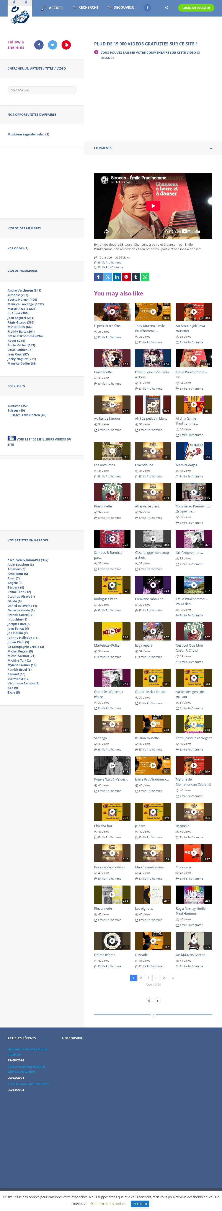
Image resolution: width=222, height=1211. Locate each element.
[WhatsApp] (145, 277)
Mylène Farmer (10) (22, 665)
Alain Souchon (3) (21, 564)
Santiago (100, 738)
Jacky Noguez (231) (22, 359)
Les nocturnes (104, 465)
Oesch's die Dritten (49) (28, 415)
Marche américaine (149, 867)
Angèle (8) (15, 583)
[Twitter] (107, 277)
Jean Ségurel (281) (21, 318)
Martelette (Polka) (107, 645)
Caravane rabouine (149, 599)
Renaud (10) (16, 674)
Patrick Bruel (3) (20, 669)
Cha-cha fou (103, 826)
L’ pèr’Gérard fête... (108, 326)
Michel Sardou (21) (21, 656)
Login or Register (196, 8)
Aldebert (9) (16, 569)
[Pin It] (126, 277)
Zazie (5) (14, 692)
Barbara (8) (16, 587)
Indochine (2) (17, 619)
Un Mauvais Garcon (190, 954)
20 (164, 978)
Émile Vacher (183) (21, 345)
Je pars (140, 826)
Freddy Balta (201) (21, 331)
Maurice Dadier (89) (22, 363)
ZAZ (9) (13, 688)
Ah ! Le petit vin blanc (151, 418)
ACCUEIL (56, 7)
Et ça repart (143, 645)
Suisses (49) (16, 410)
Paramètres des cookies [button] (108, 1203)
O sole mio (184, 867)
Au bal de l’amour (107, 418)
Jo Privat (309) (18, 313)
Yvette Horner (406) (22, 299)
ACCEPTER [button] (140, 1204)
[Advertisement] (42, 182)
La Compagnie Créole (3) (26, 647)
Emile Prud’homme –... (152, 779)
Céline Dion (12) (19, 592)
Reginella (182, 826)
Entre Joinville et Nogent (194, 738)
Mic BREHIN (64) (20, 327)
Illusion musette (147, 738)
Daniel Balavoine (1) (22, 606)
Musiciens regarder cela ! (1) (28, 134)
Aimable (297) (18, 295)
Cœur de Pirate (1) (21, 596)
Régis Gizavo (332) (21, 322)
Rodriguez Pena (105, 599)
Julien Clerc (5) (18, 642)
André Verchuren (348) (24, 290)
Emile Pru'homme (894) (25, 336)
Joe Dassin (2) (18, 633)
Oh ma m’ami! (104, 954)
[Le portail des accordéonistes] (20, 22)
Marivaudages (186, 465)
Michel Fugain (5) (20, 651)
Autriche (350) (18, 406)
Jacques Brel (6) (19, 624)
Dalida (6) (15, 601)
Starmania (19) (18, 679)
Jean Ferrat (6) (18, 628)
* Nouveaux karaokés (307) (28, 560)
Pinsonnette (103, 372)
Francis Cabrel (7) (20, 615)
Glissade (141, 954)
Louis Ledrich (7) (20, 350)
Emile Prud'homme (110, 267)
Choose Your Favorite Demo (28, 1084)
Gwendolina (144, 465)
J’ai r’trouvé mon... (189, 552)
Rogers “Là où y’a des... (111, 779)
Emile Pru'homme (109, 262)
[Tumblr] (136, 277)
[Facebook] (98, 277)
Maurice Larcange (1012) (26, 304)
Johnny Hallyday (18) (23, 638)
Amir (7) (14, 578)
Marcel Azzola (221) (22, 309)
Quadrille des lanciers (151, 691)
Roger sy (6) (16, 341)
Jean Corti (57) (18, 354)
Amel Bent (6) (18, 574)
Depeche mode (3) (21, 610)
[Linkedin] (117, 277)
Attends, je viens (147, 506)
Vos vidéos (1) (18, 248)
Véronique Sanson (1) (23, 683)
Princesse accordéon (109, 867)
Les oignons (144, 908)
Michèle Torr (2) (19, 660)
